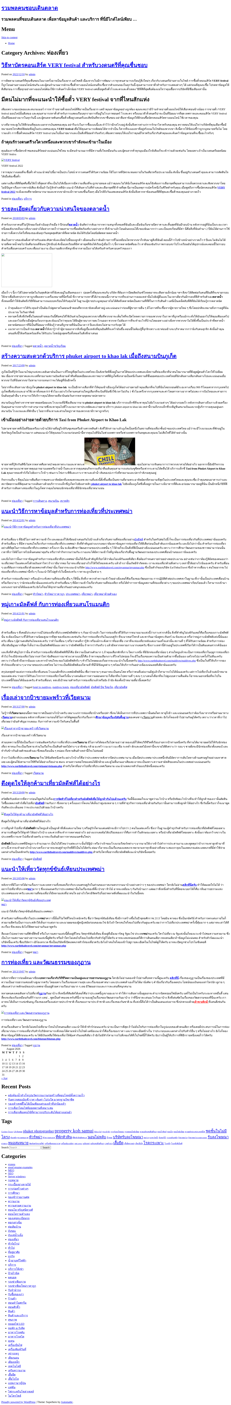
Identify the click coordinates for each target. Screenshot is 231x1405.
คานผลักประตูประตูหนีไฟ (195, 1132)
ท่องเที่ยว (17, 198)
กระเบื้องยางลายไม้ (19, 1184)
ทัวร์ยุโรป (13, 1243)
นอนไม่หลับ (97, 1137)
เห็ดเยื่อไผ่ (139, 1143)
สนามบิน (53, 500)
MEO (11, 1170)
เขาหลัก (65, 500)
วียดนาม (7, 717)
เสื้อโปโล (13, 1378)
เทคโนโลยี (14, 1366)
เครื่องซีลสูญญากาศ (52, 1143)
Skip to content (9, 37)
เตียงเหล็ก (14, 1362)
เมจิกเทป (86, 1143)
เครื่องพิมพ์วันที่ (17, 1349)
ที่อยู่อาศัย (14, 1252)
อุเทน (11, 1340)
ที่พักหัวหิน (64, 1137)
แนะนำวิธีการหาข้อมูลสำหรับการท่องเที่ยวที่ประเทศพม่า (66, 511)
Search (5, 1147)
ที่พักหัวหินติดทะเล (80, 1138)
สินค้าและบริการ (18, 1315)
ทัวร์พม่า (38, 594)
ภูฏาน (36, 1045)
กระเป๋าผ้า (106, 1132)
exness (11, 1164)
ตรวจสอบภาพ (22, 1138)
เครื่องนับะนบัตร (67, 1143)
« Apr (4, 1078)
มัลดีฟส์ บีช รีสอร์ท (102, 687)
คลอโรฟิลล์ (162, 1132)
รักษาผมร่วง (183, 1138)
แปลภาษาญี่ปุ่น (17, 1383)
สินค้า (11, 1311)
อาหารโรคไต (16, 1336)
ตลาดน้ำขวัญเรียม (55, 346)
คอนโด (170, 1132)
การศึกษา (14, 1192)
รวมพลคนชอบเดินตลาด (29, 8)
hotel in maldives (42, 687)
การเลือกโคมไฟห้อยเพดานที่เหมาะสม (30, 1108)
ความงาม (14, 1201)
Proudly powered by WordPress (18, 1402)
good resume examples (20, 1167)
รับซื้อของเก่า (16, 1294)
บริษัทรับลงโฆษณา (128, 1137)
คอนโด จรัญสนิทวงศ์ (20, 1209)
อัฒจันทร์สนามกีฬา (36, 1143)
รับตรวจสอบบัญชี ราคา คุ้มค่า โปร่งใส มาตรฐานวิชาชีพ (41, 1099)
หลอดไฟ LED (16, 1323)
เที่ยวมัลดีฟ (120, 687)
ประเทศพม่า (73, 594)
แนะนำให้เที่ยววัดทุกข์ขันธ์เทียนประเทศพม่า (53, 869)
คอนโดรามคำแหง (19, 1214)
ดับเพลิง (13, 1138)
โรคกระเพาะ (153, 1143)
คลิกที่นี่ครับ (190, 884)
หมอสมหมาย (18, 1143)
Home (11, 43)
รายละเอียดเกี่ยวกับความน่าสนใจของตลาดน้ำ (55, 209)
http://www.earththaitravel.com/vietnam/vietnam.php (31, 766)
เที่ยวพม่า (87, 594)
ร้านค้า (12, 1298)
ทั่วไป (11, 1247)
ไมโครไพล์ (14, 1395)
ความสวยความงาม (19, 1205)
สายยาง (4, 1143)
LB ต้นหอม (18, 1132)
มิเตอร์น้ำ (162, 1138)
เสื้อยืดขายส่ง (129, 1143)
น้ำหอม (109, 1138)
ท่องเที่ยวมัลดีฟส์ (80, 687)
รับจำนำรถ (14, 1290)
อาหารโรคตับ (16, 1332)
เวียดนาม (38, 773)
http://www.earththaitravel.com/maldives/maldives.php (167, 660)
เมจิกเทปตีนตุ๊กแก (97, 1143)
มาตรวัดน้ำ (153, 1138)
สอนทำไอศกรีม (17, 1302)
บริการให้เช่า (16, 1269)
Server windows (17, 1176)
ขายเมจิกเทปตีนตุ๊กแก (148, 1132)
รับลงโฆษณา (218, 1137)
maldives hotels (60, 687)
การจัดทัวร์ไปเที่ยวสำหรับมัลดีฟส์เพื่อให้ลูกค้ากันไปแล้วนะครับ (89, 799)
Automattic (67, 1402)
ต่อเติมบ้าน (14, 1226)
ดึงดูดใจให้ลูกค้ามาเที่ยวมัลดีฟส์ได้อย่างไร (50, 783)
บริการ (28, 198)
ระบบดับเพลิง (172, 1138)
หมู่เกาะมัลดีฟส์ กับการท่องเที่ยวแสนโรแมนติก (55, 604)
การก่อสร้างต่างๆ (18, 1188)
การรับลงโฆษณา (117, 1132)
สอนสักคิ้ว (14, 1307)
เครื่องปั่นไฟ (15, 1345)
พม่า (35, 952)
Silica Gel (98, 1132)
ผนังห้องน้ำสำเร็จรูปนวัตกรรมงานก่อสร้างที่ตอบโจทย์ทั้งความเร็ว (46, 1095)
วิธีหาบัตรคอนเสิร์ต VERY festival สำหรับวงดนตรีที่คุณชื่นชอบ (74, 65)
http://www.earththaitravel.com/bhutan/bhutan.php (31, 1038)
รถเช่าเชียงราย (17, 1281)
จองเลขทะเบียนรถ (19, 1218)
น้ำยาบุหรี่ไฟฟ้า (17, 1260)
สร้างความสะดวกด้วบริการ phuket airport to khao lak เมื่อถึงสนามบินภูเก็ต (89, 356)
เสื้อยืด (118, 1143)
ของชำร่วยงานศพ (18, 1197)
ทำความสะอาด (49, 1138)
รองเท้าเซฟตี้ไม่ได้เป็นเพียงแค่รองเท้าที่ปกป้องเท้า (37, 1103)
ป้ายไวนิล (13, 1273)
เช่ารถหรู (13, 1353)
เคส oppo (78, 1143)
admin (32, 74)
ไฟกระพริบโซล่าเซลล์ (21, 1391)
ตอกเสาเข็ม (15, 1222)
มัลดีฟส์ (138, 539)
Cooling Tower (7, 1132)
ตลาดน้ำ (38, 346)
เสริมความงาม (17, 1370)
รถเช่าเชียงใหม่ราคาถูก (22, 1285)
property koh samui (74, 1130)
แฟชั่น (11, 1387)
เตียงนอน (13, 1357)
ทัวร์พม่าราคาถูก (54, 594)
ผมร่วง (146, 1138)
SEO (10, 1173)
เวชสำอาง (109, 1143)
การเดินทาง (40, 500)
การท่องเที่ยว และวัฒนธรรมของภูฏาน (46, 962)
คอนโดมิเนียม (179, 1132)
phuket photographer (38, 1131)
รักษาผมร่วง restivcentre (197, 1138)
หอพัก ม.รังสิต (16, 1328)
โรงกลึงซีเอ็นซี (176, 1143)
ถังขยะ (12, 1231)
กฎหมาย (13, 1180)
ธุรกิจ (11, 1256)
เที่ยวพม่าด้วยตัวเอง (105, 594)
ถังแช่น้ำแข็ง (15, 1235)
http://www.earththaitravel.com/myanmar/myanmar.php (114, 567)
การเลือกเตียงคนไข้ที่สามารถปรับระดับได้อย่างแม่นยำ (40, 1112)
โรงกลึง (167, 1143)
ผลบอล (12, 1277)
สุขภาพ (12, 1319)
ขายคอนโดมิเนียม (132, 1132)
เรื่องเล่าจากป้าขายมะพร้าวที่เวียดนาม (46, 697)
